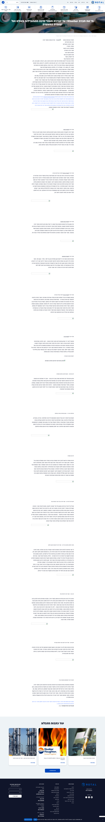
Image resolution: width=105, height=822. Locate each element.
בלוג (79, 2)
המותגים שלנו (56, 787)
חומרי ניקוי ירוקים (71, 799)
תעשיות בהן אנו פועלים (55, 792)
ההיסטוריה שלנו (56, 797)
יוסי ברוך (42, 798)
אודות (76, 2)
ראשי (87, 2)
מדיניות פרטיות (56, 813)
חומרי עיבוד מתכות (71, 795)
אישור (35, 819)
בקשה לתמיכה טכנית (55, 804)
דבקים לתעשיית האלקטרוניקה (69, 788)
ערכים (58, 801)
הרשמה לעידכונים (56, 806)
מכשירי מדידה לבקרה (70, 792)
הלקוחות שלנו (56, 788)
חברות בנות (57, 799)
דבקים (73, 787)
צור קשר (71, 2)
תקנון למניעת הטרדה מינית (54, 811)
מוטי (43, 808)
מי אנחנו (57, 794)
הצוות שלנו (57, 795)
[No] (103, 819)
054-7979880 (40, 816)
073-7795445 (41, 809)
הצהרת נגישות (56, 809)
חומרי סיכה (72, 790)
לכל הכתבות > (52, 770)
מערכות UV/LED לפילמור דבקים (68, 797)
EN (67, 2)
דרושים (58, 802)
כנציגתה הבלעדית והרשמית (49, 96)
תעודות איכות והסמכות (55, 790)
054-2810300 (41, 800)
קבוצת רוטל (94, 35)
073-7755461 (41, 792)
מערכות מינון (72, 794)
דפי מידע (83, 2)
